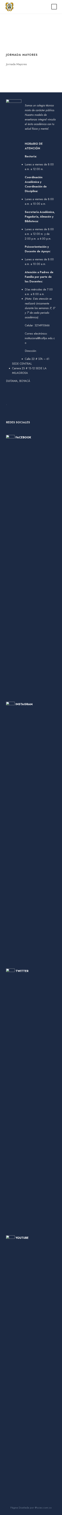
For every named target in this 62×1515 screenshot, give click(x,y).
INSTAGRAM (24, 704)
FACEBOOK (23, 437)
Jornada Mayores (22, 55)
